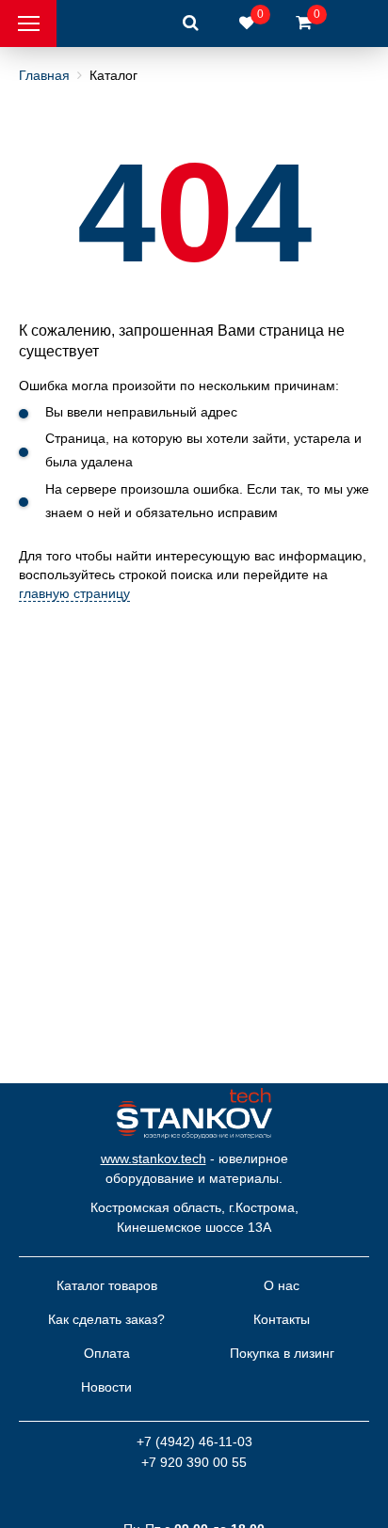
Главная (44, 75)
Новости (106, 1387)
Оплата (107, 1353)
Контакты (281, 1319)
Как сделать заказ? (106, 1319)
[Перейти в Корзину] (303, 23)
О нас (281, 1285)
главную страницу (74, 593)
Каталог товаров (107, 1285)
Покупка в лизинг (282, 1353)
